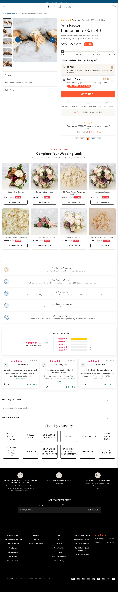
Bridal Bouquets (30, 436)
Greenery (88, 451)
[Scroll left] (108, 400)
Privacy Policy (59, 561)
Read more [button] (20, 378)
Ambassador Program (82, 539)
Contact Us (59, 552)
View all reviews (105, 542)
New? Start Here (107, 436)
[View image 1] (7, 23)
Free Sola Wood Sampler (13, 539)
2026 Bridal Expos (82, 554)
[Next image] (52, 40)
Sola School (13, 548)
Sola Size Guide (13, 561)
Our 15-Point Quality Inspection (82, 549)
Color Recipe (10, 90)
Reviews (59, 544)
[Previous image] (18, 40)
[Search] (109, 6)
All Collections (9, 13)
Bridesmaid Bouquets (49, 436)
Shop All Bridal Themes (11, 436)
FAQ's (59, 539)
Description (10, 75)
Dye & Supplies (107, 451)
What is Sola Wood (36, 544)
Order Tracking (59, 548)
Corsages (68, 436)
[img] (16, 361)
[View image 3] (7, 42)
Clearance (30, 451)
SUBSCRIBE (93, 510)
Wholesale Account (82, 544)
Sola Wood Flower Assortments (49, 452)
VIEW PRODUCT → (15, 202)
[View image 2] (7, 32)
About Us (35, 539)
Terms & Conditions (59, 556)
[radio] (88, 69)
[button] (66, 20)
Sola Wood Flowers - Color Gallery (19, 82)
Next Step (86, 94)
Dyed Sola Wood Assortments (68, 452)
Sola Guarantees (13, 544)
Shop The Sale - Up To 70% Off (11, 451)
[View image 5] (7, 62)
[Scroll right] (114, 400)
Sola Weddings (12, 552)
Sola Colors (13, 556)
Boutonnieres (88, 436)
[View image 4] (7, 52)
